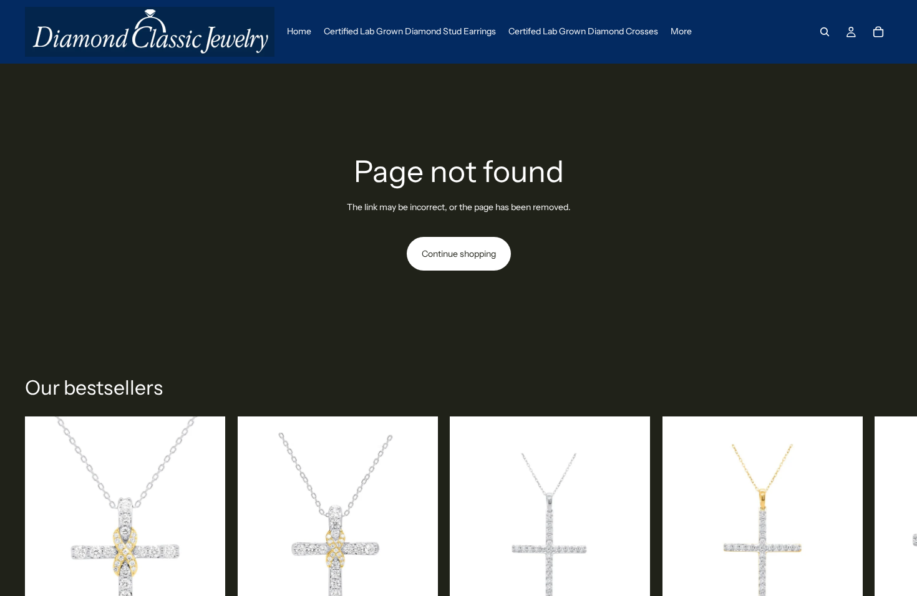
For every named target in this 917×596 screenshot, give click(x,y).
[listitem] (681, 32)
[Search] (824, 32)
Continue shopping (459, 253)
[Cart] (878, 32)
